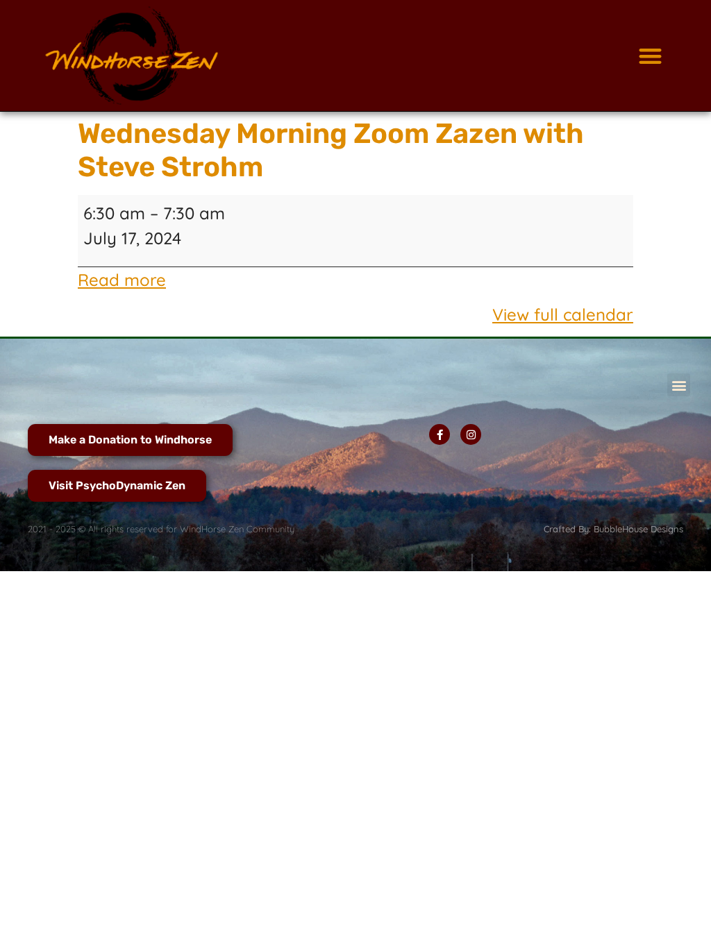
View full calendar (562, 314)
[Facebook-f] (439, 434)
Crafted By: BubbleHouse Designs (613, 528)
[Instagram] (470, 434)
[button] (650, 55)
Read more (122, 279)
